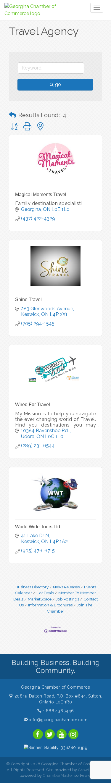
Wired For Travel (32, 404)
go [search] (58, 84)
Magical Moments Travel (40, 194)
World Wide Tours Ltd (37, 526)
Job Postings (67, 599)
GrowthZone (90, 770)
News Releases (66, 587)
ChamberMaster (58, 775)
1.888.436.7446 (57, 710)
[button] (12, 115)
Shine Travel (28, 299)
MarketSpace (40, 599)
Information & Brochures (50, 605)
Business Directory (32, 587)
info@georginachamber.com (58, 719)
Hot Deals (45, 592)
